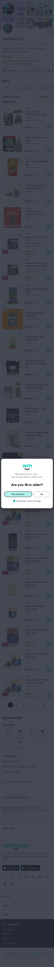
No (41, 494)
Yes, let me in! (18, 494)
